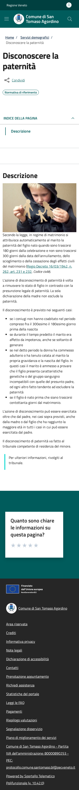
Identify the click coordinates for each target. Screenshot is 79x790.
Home (9, 37)
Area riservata (16, 624)
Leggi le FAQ (15, 702)
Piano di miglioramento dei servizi (31, 737)
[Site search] (69, 19)
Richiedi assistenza (20, 685)
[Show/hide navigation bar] (7, 19)
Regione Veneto (17, 5)
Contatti (12, 667)
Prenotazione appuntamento (27, 676)
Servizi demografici (34, 37)
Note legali (14, 650)
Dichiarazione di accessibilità (27, 659)
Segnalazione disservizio (24, 728)
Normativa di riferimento (21, 91)
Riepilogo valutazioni (21, 720)
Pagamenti (14, 711)
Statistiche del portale (22, 694)
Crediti (11, 632)
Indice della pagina (20, 118)
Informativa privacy (20, 641)
